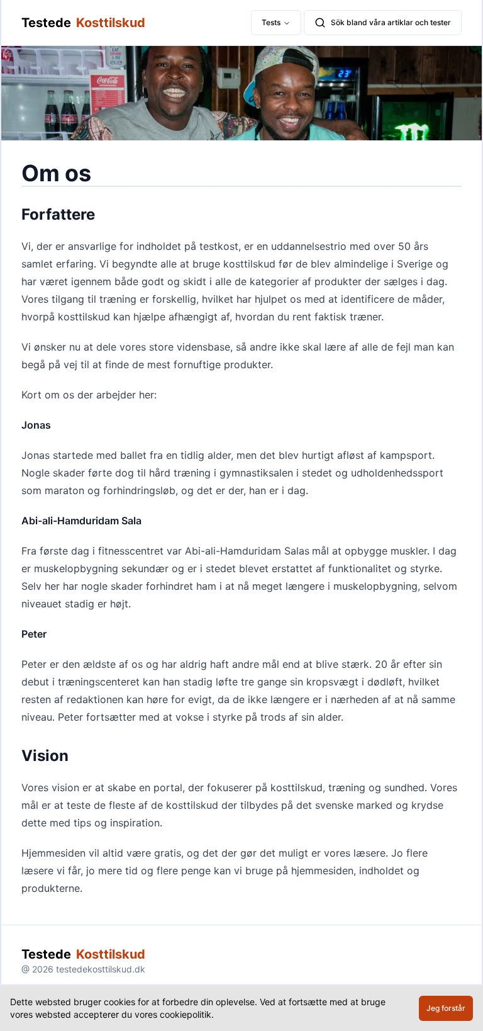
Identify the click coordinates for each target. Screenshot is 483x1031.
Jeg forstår (445, 1008)
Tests (271, 22)
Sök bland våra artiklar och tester (391, 22)
